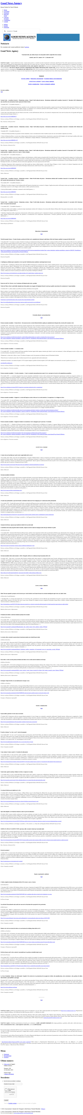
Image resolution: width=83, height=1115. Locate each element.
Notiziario (6, 13)
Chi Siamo (6, 11)
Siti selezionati (7, 1055)
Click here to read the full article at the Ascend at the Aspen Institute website (17, 299)
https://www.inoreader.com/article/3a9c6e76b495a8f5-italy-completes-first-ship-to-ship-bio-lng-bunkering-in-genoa (26, 894)
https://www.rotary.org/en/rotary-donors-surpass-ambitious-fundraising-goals (17, 545)
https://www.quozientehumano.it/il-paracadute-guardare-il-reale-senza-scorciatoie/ (19, 721)
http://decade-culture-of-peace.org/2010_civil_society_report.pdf (16, 1041)
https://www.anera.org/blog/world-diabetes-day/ (11, 490)
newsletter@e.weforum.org (6, 363)
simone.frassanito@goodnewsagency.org (53, 1017)
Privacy (43, 1109)
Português (6, 27)
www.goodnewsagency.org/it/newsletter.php (23, 1113)
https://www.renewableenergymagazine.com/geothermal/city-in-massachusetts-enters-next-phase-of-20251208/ (25, 918)
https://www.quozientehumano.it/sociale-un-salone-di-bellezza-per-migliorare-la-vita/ (19, 801)
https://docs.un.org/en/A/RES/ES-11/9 (9, 140)
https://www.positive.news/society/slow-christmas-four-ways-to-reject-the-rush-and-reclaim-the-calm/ (23, 780)
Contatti (6, 21)
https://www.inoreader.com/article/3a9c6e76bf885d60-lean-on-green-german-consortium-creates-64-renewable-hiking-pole (28, 942)
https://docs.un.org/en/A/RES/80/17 (9, 116)
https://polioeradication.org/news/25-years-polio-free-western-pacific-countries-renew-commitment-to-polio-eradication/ (27, 514)
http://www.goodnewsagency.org (68, 1010)
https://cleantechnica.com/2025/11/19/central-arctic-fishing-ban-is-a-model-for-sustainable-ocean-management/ (25, 965)
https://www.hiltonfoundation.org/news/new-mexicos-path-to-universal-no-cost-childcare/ (20, 302)
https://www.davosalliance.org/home (9, 987)
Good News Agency (11, 3)
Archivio (6, 1057)
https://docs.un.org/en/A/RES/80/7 (8, 192)
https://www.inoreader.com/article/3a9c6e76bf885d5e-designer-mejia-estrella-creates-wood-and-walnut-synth (25, 693)
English (6, 26)
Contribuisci (7, 20)
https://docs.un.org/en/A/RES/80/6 (8, 218)
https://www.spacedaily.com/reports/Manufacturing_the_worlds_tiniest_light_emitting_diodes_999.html (24, 626)
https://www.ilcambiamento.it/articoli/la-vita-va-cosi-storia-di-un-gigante (17, 741)
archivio (27, 47)
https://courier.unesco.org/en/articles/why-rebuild (11, 861)
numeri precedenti (9, 1074)
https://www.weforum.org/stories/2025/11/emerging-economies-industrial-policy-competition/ (21, 387)
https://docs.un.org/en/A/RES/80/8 (8, 168)
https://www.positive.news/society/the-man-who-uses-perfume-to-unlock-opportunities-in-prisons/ (22, 464)
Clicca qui (6, 1064)
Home (5, 10)
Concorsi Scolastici (6, 18)
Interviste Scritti (6, 15)
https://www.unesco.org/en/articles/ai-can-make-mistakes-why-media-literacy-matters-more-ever (22, 273)
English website (12, 1103)
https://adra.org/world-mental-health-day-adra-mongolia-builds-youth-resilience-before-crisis (21, 572)
